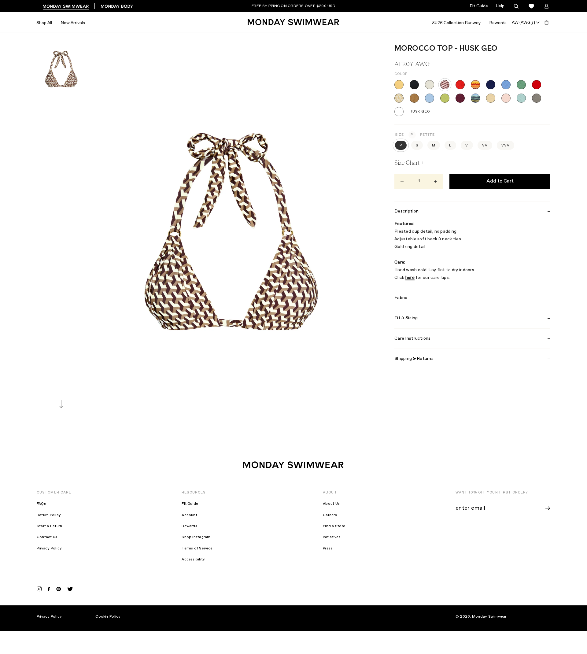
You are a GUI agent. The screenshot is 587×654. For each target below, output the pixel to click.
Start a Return (49, 526)
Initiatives (332, 537)
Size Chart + (409, 162)
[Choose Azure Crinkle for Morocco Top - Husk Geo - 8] (506, 84)
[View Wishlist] (531, 6)
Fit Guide (479, 6)
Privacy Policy (49, 548)
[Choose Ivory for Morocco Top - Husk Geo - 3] (429, 84)
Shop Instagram (196, 537)
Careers (330, 515)
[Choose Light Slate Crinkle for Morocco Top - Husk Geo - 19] (521, 98)
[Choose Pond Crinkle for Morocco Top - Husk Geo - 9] (521, 84)
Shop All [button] (44, 23)
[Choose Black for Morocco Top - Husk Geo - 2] (414, 84)
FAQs (41, 503)
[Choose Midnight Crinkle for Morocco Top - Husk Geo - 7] (490, 84)
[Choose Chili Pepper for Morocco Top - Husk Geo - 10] (536, 84)
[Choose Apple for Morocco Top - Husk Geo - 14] (444, 98)
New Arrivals (73, 23)
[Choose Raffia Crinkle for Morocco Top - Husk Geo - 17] (490, 98)
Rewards (498, 23)
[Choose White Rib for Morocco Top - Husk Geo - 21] (399, 111)
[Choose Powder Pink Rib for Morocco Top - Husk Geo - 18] (506, 98)
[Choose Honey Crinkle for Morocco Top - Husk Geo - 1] (399, 84)
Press (327, 548)
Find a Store (334, 526)
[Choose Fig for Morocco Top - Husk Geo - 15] (460, 98)
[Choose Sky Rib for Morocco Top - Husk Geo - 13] (429, 98)
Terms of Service (197, 548)
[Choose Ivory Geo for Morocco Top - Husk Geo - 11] (399, 98)
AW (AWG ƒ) (523, 22)
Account (189, 515)
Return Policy (49, 515)
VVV (505, 145)
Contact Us (47, 537)
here (410, 277)
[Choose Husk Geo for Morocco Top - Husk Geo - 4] (444, 84)
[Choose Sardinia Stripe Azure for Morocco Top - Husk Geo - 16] (475, 98)
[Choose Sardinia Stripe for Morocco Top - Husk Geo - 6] (475, 84)
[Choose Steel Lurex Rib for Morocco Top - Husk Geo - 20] (536, 98)
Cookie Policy (107, 617)
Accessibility (193, 559)
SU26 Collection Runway (456, 23)
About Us (331, 503)
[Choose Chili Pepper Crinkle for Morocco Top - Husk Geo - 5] (460, 84)
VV (485, 145)
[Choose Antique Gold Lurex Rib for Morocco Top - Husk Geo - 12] (414, 98)
